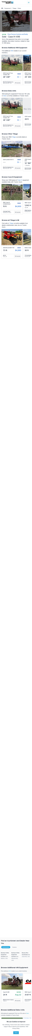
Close (16, 1032)
